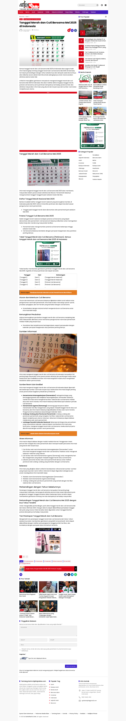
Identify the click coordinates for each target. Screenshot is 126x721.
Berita (94, 160)
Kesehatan (96, 168)
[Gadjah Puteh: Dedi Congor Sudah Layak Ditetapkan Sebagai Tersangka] (68, 587)
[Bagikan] (75, 30)
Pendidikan (96, 155)
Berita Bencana (83, 97)
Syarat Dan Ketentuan (26, 713)
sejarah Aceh (55, 700)
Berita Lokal (97, 113)
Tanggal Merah (26, 563)
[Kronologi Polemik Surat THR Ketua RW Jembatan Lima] (100, 111)
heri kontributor (27, 29)
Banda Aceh (54, 690)
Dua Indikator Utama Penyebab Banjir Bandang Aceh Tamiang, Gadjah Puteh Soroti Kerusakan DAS (99, 86)
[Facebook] (65, 574)
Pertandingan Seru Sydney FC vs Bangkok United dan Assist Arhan (95, 40)
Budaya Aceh (97, 166)
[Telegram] (72, 574)
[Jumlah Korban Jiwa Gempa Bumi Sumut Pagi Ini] (85, 95)
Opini (21, 19)
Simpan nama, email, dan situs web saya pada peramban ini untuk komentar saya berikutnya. (46, 650)
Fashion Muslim (97, 179)
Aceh (96, 81)
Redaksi (82, 713)
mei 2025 (67, 561)
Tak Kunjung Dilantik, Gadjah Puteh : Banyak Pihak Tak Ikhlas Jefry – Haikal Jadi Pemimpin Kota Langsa (85, 118)
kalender (48, 561)
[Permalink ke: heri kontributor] (21, 30)
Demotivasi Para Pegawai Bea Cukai (27, 595)
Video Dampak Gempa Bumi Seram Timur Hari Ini (99, 102)
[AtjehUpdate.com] (29, 5)
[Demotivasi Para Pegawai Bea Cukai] (28, 587)
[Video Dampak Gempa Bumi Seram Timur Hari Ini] (100, 95)
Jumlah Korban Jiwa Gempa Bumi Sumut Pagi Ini (85, 102)
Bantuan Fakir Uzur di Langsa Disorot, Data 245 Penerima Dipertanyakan (85, 86)
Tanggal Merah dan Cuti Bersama (32, 19)
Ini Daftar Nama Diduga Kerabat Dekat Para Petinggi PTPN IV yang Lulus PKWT (95, 46)
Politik (94, 163)
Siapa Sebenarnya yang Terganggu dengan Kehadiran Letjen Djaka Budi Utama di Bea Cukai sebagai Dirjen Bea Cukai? (48, 615)
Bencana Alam (97, 158)
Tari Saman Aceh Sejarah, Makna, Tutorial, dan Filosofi (95, 59)
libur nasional (58, 561)
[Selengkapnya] (106, 16)
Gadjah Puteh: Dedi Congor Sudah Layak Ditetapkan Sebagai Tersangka (67, 596)
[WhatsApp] (75, 574)
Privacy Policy (74, 713)
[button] (97, 5)
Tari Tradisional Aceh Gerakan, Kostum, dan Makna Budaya (94, 53)
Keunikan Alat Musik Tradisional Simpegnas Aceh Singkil (95, 66)
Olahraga (81, 168)
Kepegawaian (83, 176)
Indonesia (39, 561)
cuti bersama (29, 561)
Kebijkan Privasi (92, 713)
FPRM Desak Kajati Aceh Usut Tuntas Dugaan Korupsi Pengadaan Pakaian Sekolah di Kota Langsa (48, 596)
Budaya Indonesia (84, 166)
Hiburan (81, 179)
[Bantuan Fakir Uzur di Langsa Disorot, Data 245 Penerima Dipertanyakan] (85, 79)
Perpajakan (96, 176)
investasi (53, 695)
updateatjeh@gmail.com (89, 700)
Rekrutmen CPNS (98, 174)
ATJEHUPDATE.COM (30, 716)
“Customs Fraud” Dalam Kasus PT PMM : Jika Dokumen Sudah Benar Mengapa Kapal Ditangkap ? (28, 615)
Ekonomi (95, 171)
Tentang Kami (56, 713)
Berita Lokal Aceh (84, 81)
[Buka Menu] (106, 5)
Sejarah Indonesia (84, 158)
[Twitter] (68, 574)
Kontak (65, 713)
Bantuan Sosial (83, 171)
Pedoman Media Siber (42, 713)
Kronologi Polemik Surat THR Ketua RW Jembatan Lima (99, 118)
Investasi (81, 163)
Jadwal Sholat (83, 174)
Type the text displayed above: (37, 658)
